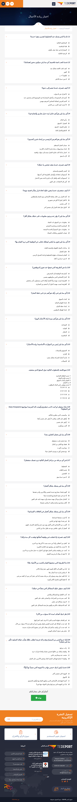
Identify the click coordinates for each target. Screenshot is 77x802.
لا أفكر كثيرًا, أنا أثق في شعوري (58, 200)
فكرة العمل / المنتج (62, 127)
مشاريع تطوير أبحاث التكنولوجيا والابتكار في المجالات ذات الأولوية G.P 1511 (35, 766)
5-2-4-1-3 (64, 387)
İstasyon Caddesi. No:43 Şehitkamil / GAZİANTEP (62, 759)
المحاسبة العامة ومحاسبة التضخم (57, 226)
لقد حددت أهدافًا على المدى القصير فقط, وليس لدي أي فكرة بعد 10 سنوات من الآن (42, 624)
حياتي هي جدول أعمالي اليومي (58, 631)
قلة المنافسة (64, 46)
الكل (47, 776)
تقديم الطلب (64, 470)
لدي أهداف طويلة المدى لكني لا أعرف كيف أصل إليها (51, 620)
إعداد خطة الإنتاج (63, 306)
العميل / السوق (63, 123)
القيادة (66, 328)
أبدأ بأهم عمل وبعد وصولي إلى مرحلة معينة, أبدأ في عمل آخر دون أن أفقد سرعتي (43, 576)
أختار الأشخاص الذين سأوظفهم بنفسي (56, 277)
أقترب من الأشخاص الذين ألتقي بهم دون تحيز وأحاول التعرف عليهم (47, 525)
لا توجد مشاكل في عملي (60, 602)
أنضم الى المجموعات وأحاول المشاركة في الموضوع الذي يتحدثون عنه (46, 98)
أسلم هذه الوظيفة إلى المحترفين (58, 273)
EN (7, 3)
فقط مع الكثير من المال (60, 444)
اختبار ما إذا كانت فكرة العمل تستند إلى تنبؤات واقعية (51, 152)
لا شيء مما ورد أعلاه (61, 259)
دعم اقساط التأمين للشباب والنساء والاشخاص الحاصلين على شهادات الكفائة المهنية (35, 754)
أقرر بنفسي (64, 204)
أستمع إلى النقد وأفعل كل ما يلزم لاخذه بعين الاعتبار (52, 178)
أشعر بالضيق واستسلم (61, 171)
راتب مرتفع (64, 648)
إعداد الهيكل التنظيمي (61, 310)
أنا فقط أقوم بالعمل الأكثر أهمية (58, 580)
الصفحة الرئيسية (64, 28)
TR (12, 3)
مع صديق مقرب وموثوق (60, 441)
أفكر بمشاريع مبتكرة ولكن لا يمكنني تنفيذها (54, 503)
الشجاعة (65, 325)
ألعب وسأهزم (63, 426)
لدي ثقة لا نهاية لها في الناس (59, 521)
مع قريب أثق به (63, 448)
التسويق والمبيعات (62, 350)
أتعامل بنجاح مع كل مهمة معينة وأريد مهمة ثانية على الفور (50, 499)
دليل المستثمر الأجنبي (16, 753)
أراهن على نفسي (62, 422)
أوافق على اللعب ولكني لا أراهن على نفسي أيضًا (53, 419)
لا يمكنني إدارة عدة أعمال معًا (59, 572)
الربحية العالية (63, 53)
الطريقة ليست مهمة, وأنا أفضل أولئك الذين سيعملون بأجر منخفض (47, 281)
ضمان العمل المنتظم (61, 145)
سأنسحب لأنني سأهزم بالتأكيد (59, 415)
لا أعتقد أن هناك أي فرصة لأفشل (58, 554)
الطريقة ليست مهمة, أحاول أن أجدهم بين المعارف (52, 284)
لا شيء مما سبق (63, 477)
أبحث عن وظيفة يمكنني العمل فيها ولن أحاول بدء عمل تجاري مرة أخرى (46, 550)
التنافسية (65, 335)
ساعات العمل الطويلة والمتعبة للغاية (56, 248)
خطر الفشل (64, 251)
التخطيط (65, 466)
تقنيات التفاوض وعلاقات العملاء (58, 233)
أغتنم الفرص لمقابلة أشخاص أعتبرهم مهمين (54, 101)
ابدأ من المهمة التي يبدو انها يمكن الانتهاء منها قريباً (52, 684)
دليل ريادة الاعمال (17, 769)
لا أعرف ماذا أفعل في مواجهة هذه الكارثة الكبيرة (53, 547)
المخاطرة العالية (63, 43)
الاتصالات (65, 361)
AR (3, 3)
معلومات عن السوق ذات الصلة (58, 222)
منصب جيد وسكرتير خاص (60, 655)
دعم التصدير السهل (17, 759)
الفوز (66, 72)
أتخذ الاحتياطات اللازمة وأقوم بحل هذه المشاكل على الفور (50, 605)
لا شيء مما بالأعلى (62, 79)
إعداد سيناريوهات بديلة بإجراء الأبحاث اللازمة (54, 149)
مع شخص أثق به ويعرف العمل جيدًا (57, 451)
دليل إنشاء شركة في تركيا (15, 779)
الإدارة (66, 354)
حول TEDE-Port (15, 799)
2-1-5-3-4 (64, 398)
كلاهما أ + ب (64, 76)
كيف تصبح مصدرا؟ (17, 764)
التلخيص (65, 473)
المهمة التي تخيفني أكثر (60, 674)
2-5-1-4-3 (64, 391)
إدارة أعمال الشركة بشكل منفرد (58, 358)
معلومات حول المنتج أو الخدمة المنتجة (56, 229)
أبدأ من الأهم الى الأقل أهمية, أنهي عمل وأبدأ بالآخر (52, 569)
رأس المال (64, 120)
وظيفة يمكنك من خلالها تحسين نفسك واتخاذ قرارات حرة (50, 651)
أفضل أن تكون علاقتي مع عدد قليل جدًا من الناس (52, 528)
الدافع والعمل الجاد (62, 130)
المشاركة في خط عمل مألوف (58, 50)
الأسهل (66, 677)
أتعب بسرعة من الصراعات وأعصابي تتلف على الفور (52, 598)
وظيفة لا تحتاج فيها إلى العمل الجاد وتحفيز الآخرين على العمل (49, 659)
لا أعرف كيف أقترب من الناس (58, 105)
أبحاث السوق (64, 299)
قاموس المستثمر (17, 774)
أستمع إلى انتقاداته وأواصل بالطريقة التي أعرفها (53, 174)
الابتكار (66, 332)
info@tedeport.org (65, 772)
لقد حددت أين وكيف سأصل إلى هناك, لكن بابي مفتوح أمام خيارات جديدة (46, 627)
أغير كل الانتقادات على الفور (59, 182)
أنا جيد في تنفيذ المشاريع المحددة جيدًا (56, 496)
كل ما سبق (64, 156)
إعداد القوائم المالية (62, 303)
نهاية (39, 698)
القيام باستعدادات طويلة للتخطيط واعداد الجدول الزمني (51, 255)
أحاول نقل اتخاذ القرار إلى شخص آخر (56, 207)
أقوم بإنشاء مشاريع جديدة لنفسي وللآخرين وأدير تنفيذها (51, 492)
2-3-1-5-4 (64, 394)
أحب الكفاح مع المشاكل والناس (58, 595)
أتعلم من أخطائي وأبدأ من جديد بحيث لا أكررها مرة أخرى (50, 543)
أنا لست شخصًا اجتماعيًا (60, 518)
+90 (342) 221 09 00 (59, 765)
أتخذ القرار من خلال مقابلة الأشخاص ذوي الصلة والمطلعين (50, 197)
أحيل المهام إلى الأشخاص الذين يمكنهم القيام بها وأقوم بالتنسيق (48, 681)
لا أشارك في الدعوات (61, 94)
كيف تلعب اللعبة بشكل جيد (59, 68)
